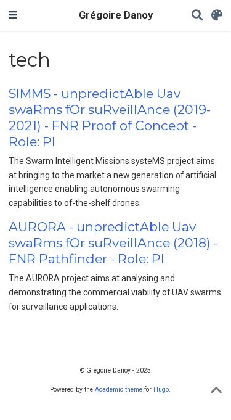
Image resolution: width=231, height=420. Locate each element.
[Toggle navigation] (13, 15)
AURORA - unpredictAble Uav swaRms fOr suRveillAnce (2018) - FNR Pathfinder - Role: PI (113, 242)
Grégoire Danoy (116, 15)
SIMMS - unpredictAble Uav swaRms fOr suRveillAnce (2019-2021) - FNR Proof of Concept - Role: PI (110, 117)
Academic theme (118, 389)
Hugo (161, 389)
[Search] (197, 16)
